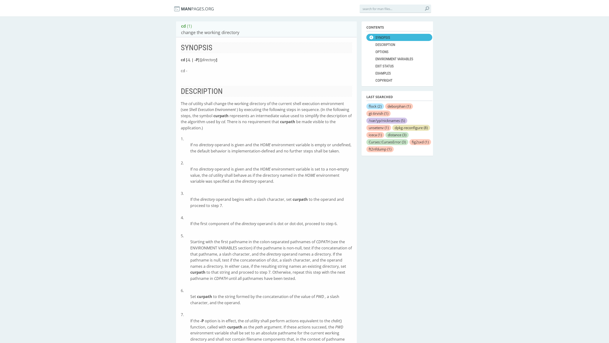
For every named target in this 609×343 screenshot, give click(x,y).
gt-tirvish (378, 113)
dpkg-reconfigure (411, 127)
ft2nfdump (380, 149)
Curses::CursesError (387, 142)
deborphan (399, 106)
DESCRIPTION (385, 45)
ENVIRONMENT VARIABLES (394, 59)
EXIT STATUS (384, 66)
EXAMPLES (383, 73)
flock (375, 106)
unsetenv (379, 127)
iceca (375, 134)
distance (397, 134)
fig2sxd (420, 142)
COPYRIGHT (384, 80)
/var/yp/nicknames (387, 120)
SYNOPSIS (382, 37)
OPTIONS (381, 52)
